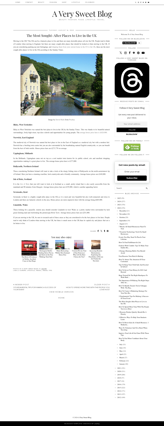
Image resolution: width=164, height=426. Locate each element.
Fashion (53, 2)
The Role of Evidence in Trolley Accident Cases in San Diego (29, 259)
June (121, 348)
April (121, 354)
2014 (119, 391)
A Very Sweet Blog (82, 13)
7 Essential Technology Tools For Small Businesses (132, 233)
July (121, 344)
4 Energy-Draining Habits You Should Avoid (132, 252)
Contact (29, 2)
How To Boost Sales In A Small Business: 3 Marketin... (134, 323)
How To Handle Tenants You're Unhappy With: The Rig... (133, 287)
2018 (119, 378)
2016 (119, 384)
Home (17, 2)
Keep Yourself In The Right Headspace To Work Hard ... (133, 276)
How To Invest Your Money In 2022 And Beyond (133, 271)
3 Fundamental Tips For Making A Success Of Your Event (133, 297)
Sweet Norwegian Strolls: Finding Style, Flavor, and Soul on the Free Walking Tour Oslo (45, 253)
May (121, 351)
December (123, 211)
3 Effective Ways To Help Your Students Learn (132, 318)
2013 (119, 394)
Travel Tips (47, 270)
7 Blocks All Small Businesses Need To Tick (132, 227)
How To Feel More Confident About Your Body (133, 339)
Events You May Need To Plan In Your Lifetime (132, 238)
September (123, 220)
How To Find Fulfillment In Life (130, 242)
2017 (119, 381)
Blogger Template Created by (82, 423)
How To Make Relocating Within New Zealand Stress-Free (62, 252)
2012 (119, 397)
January (122, 364)
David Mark (60, 119)
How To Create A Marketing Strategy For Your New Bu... (133, 292)
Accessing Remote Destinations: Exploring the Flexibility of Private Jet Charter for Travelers (96, 256)
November (123, 214)
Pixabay (72, 119)
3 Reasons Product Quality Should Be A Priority (132, 313)
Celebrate (90, 2)
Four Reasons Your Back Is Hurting (131, 256)
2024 (119, 201)
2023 (119, 204)
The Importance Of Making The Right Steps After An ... (134, 281)
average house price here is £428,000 (93, 132)
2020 (119, 371)
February (122, 361)
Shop (64, 2)
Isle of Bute (24, 184)
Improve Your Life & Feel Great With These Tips (134, 334)
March (121, 357)
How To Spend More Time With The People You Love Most (134, 308)
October (122, 217)
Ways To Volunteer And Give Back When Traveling (133, 329)
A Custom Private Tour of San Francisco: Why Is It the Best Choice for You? (79, 253)
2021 (119, 368)
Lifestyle (75, 2)
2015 (119, 387)
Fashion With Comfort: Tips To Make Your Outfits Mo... (133, 246)
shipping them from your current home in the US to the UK (73, 47)
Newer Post (34, 287)
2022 (119, 208)
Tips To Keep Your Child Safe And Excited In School (133, 266)
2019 (119, 374)
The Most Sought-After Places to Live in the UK (133, 302)
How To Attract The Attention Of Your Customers (132, 260)
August (122, 224)
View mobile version (61, 292)
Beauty (41, 2)
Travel (39, 270)
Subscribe (131, 178)
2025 (119, 198)
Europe (23, 270)
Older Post (88, 287)
